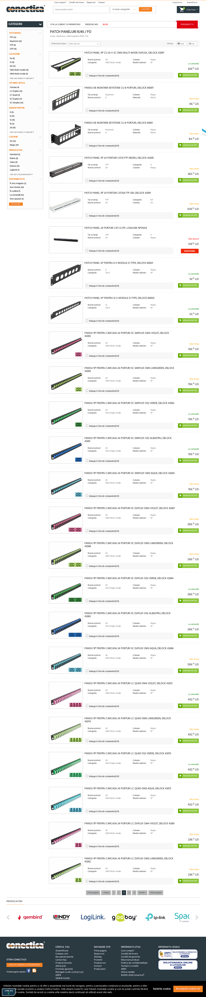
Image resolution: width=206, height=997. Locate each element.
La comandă (17, 195)
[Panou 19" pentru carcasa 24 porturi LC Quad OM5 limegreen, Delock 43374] (66, 730)
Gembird (15, 154)
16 (12, 123)
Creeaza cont (62, 954)
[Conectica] (25, 945)
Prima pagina (93, 892)
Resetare (15, 204)
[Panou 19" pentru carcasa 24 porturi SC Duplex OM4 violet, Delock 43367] (66, 520)
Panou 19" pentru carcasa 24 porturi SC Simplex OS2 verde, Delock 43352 (129, 403)
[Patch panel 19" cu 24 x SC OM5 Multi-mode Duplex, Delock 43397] (66, 64)
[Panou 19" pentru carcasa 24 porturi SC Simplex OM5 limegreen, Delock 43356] (66, 380)
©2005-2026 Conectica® (132, 975)
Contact (101, 2)
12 (12, 119)
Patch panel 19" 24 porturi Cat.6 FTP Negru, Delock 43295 (119, 158)
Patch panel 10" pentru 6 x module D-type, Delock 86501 (118, 263)
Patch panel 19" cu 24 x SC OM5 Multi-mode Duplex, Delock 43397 (124, 53)
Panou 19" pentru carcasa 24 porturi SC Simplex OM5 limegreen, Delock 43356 (129, 369)
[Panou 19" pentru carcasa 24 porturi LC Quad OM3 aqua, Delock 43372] (66, 800)
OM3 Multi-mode (19, 70)
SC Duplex (16, 98)
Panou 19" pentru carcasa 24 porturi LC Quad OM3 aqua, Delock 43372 (127, 788)
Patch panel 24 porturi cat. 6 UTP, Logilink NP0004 (115, 228)
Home (52, 36)
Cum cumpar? (60, 2)
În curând (15, 191)
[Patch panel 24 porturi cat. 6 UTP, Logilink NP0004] (66, 239)
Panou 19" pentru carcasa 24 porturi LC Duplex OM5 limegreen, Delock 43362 (128, 860)
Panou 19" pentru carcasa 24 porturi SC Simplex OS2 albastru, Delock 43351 (128, 439)
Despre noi (91, 2)
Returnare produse (130, 960)
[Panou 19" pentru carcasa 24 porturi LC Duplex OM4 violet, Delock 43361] (66, 835)
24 (13, 127)
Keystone (16, 41)
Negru (14, 145)
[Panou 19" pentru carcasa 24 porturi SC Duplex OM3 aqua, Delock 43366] (66, 660)
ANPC (123, 969)
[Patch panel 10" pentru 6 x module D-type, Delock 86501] (66, 274)
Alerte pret (61, 966)
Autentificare (62, 951)
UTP (13, 48)
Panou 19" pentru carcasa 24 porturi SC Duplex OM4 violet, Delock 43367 (129, 508)
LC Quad (15, 95)
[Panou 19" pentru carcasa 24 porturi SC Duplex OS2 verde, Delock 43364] (66, 590)
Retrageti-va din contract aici (70, 972)
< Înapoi (106, 892)
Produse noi (91, 24)
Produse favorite (64, 963)
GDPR (58, 975)
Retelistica (61, 36)
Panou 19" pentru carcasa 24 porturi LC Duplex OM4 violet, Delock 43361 (129, 824)
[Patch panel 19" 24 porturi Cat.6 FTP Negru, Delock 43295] (66, 169)
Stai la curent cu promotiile (24, 965)
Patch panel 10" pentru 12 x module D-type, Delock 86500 (119, 298)
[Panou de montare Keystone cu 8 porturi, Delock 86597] (66, 99)
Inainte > (142, 892)
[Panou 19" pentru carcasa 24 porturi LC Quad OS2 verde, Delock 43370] (66, 765)
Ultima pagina (156, 892)
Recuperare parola (64, 957)
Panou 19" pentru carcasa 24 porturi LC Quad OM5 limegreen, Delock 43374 (127, 720)
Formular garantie (64, 969)
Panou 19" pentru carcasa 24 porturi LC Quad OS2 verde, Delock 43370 (127, 753)
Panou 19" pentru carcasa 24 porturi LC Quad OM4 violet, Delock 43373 (128, 683)
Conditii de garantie (130, 957)
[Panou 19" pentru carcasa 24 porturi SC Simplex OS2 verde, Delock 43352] (66, 415)
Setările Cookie (63, 978)
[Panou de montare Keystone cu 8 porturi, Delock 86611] (66, 134)
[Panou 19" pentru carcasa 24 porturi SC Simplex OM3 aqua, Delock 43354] (66, 485)
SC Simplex (16, 102)
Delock (14, 166)
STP (13, 45)
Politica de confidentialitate (134, 963)
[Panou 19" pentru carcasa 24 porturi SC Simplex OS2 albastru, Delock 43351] (66, 450)
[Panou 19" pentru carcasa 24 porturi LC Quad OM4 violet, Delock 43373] (66, 695)
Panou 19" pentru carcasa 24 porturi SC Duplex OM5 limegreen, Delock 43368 (128, 544)
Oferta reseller (128, 972)
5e (12, 58)
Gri (13, 141)
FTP (13, 37)
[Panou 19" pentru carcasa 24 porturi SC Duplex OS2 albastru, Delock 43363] (66, 625)
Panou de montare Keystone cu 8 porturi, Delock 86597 (119, 88)
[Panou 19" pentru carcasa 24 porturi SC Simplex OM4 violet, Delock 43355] (66, 345)
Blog (105, 24)
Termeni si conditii (129, 966)
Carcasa (14, 87)
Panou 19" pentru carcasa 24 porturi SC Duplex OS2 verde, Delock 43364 (128, 578)
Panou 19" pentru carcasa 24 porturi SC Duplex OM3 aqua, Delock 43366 (128, 648)
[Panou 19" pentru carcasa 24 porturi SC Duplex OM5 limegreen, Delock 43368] (66, 555)
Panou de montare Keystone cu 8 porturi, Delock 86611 (118, 123)
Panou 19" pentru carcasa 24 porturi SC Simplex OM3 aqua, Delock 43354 (129, 473)
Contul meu (61, 960)
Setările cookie (162, 988)
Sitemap (98, 957)
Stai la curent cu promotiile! (65, 24)
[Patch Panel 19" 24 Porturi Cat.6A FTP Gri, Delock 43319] (66, 204)
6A (13, 66)
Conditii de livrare (76, 2)
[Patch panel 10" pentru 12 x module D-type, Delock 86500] (66, 309)
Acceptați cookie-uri (188, 988)
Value (14, 162)
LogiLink (14, 169)
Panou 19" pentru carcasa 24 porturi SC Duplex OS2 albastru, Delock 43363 (127, 615)
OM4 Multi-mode (19, 73)
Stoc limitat (17, 187)
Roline (14, 158)
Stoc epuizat (17, 198)
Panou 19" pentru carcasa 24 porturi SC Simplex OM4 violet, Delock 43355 (126, 334)
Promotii (187, 24)
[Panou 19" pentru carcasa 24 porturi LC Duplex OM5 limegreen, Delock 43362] (66, 870)
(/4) (104, 75)
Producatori (100, 969)
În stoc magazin (18, 183)
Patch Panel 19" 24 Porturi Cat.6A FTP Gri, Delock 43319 (117, 193)
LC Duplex (16, 91)
